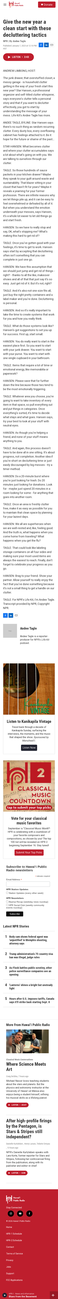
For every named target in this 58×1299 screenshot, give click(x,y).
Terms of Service (14, 1254)
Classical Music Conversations (19, 1059)
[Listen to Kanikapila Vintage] (29, 689)
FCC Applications (14, 1280)
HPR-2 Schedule (14, 1240)
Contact (10, 1247)
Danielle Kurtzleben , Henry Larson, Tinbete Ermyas (28, 1143)
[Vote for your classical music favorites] (29, 786)
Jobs (8, 1267)
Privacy (9, 1260)
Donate (48, 4)
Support (10, 1273)
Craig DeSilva (11, 1076)
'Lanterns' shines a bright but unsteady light (31, 986)
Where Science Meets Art (26, 1066)
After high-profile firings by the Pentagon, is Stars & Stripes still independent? (29, 1128)
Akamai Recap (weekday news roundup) (28, 902)
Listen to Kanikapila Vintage (29, 721)
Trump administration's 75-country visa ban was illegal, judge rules (31, 955)
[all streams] (54, 1295)
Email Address (14, 879)
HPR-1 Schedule (14, 1234)
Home (9, 1227)
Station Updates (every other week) (25, 893)
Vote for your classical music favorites (29, 820)
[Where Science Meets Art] (27, 1041)
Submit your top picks (29, 852)
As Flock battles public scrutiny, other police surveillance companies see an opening (30, 971)
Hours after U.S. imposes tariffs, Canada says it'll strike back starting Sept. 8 (31, 1000)
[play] (5, 1295)
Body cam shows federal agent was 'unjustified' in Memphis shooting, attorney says (28, 940)
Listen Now (29, 747)
